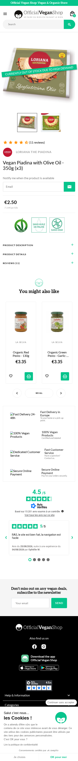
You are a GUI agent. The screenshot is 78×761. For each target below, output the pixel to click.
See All (39, 393)
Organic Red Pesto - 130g (21, 354)
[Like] (11, 376)
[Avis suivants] (72, 537)
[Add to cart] (29, 376)
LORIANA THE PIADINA (33, 152)
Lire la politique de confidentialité (21, 744)
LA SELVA (21, 342)
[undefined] (62, 511)
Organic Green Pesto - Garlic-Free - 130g (57, 354)
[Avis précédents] (6, 537)
